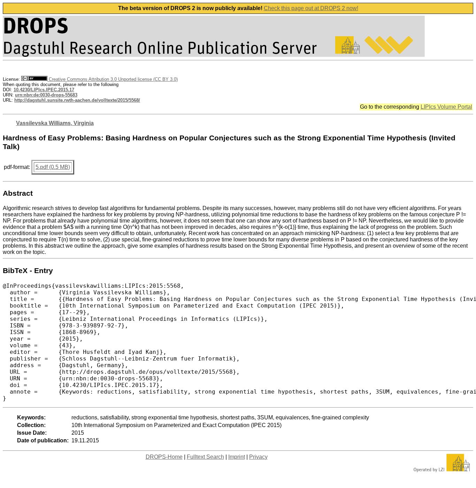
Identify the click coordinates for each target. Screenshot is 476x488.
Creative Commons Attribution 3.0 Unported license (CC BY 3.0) (112, 79)
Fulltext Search (205, 457)
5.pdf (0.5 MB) (53, 167)
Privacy (258, 457)
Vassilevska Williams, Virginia (55, 123)
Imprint (236, 457)
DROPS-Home (164, 457)
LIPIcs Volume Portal (446, 107)
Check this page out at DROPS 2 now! (311, 8)
